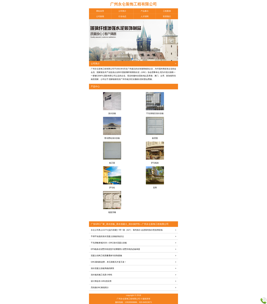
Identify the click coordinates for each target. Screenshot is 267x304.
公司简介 (122, 11)
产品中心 (95, 86)
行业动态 (122, 16)
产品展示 (145, 11)
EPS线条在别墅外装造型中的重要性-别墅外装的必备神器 (133, 249)
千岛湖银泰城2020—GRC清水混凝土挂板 (133, 243)
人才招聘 (145, 16)
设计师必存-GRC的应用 (133, 281)
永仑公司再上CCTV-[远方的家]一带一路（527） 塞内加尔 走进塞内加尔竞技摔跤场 (133, 230)
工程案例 (167, 11)
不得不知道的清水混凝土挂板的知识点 (133, 236)
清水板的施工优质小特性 (133, 275)
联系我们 (167, 16)
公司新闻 (100, 16)
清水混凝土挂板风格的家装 (133, 268)
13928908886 (131, 302)
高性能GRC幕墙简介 (133, 287)
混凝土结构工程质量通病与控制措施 (133, 255)
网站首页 (100, 11)
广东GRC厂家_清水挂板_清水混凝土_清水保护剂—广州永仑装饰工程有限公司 (130, 224)
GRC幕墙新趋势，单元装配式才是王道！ (133, 262)
